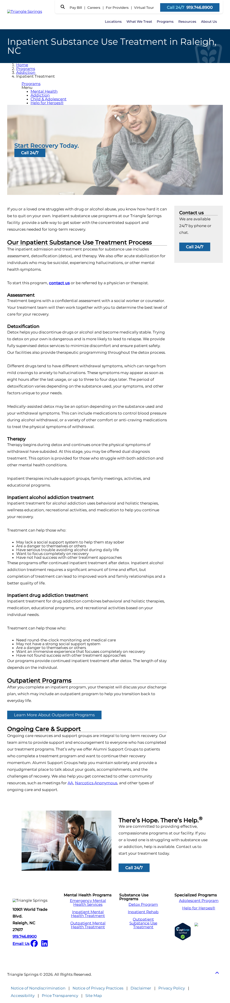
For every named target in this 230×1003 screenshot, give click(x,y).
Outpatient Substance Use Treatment (143, 923)
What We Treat (139, 21)
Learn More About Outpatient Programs (54, 714)
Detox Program (143, 904)
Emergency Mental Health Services (88, 902)
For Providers (117, 7)
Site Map (93, 996)
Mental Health (44, 91)
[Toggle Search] (62, 6)
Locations (113, 21)
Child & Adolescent (48, 99)
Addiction (25, 72)
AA (70, 783)
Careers (93, 7)
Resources (187, 21)
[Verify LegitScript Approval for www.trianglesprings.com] (183, 931)
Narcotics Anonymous (96, 783)
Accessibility (23, 996)
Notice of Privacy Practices (98, 988)
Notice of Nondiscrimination (38, 988)
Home (22, 65)
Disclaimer (140, 988)
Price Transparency (60, 996)
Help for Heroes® (47, 103)
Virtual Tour (144, 7)
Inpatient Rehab (143, 912)
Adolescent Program (199, 901)
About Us (209, 21)
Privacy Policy (171, 988)
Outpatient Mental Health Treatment (88, 925)
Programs (165, 21)
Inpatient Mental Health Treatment (88, 914)
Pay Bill (76, 7)
